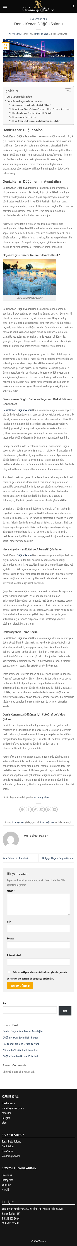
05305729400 (12, 1223)
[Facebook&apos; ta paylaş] (29, 809)
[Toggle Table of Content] (66, 91)
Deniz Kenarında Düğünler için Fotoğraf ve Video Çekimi (36, 120)
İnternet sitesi (14, 955)
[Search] (73, 6)
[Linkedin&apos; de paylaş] (55, 809)
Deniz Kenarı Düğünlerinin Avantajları (24, 101)
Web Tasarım (40, 1241)
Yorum (11, 890)
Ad (9, 921)
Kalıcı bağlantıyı (47, 822)
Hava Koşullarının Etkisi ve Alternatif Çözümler (32, 112)
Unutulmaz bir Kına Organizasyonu (21, 1043)
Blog (4, 1122)
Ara (4, 1003)
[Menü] (5, 6)
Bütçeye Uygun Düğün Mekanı (58, 858)
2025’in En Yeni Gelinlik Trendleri (20, 1050)
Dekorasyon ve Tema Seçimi (24, 116)
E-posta (11, 938)
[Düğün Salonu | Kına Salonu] (38, 6)
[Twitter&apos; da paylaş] (35, 809)
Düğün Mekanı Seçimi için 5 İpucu (20, 1037)
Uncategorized (38, 18)
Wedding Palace (16, 33)
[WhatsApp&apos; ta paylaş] (22, 809)
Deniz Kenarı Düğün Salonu (19, 96)
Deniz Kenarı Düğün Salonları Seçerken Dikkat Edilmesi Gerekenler (41, 108)
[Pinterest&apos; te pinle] (48, 809)
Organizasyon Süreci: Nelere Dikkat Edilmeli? (31, 105)
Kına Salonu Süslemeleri (15, 858)
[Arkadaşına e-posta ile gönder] (42, 809)
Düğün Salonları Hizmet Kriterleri (20, 1056)
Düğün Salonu (24, 555)
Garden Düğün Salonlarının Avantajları (23, 1031)
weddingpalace (42, 797)
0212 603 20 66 (12, 1218)
